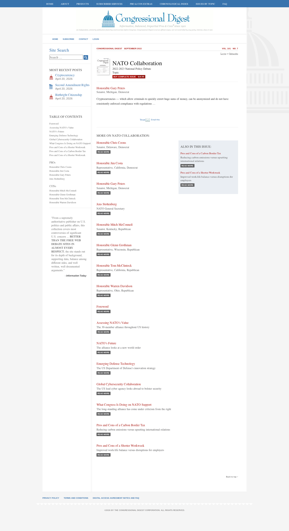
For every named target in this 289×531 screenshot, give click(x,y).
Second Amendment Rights (72, 85)
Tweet (142, 119)
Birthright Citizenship (68, 95)
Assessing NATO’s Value (61, 127)
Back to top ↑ (232, 477)
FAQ (225, 3)
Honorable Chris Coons (60, 166)
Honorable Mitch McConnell (62, 190)
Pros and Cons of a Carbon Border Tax (67, 151)
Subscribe (68, 39)
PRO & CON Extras (141, 3)
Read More (104, 152)
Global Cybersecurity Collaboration (65, 139)
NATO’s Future (56, 131)
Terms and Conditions (76, 498)
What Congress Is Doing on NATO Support (70, 143)
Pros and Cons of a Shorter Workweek (67, 147)
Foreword (54, 123)
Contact (83, 39)
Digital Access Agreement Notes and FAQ (116, 498)
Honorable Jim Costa (59, 170)
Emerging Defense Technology (63, 135)
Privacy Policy (50, 498)
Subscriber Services (109, 3)
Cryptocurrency (65, 75)
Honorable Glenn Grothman (62, 194)
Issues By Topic (205, 3)
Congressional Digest (109, 48)
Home (49, 3)
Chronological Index (174, 3)
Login (96, 39)
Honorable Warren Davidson (62, 202)
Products (82, 3)
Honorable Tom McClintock (62, 198)
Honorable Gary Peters (60, 174)
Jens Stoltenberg (57, 178)
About (65, 3)
